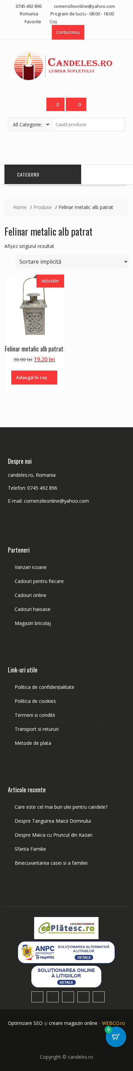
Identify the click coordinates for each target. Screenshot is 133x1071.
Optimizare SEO (25, 1023)
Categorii (28, 174)
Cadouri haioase (32, 609)
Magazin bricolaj (33, 623)
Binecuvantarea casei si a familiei (51, 863)
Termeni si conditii (35, 715)
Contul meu (68, 32)
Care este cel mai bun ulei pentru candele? (61, 807)
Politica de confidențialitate (44, 687)
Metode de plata (33, 743)
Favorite (33, 21)
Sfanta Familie (30, 849)
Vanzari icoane (31, 567)
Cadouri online (30, 595)
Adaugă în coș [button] (31, 377)
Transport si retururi (37, 729)
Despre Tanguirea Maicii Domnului (53, 821)
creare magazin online (73, 1023)
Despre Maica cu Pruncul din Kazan (53, 835)
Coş (53, 21)
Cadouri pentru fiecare (39, 581)
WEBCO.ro (113, 1023)
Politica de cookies (35, 701)
